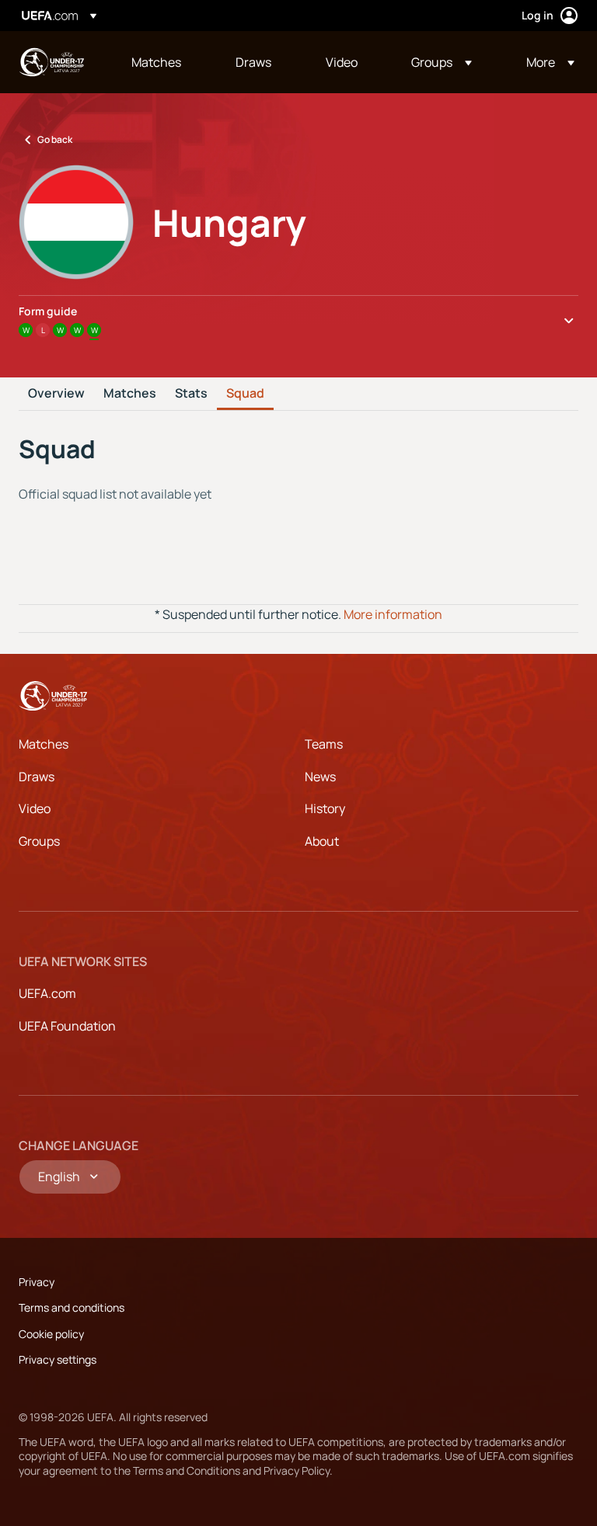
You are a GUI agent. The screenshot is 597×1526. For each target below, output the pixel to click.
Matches (129, 394)
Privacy (36, 1281)
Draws (36, 776)
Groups (39, 841)
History (325, 808)
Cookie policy (51, 1333)
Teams (324, 744)
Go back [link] (54, 139)
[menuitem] (164, 62)
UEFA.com (47, 993)
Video (35, 808)
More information (393, 614)
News (320, 776)
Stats (191, 394)
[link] (156, 62)
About (322, 841)
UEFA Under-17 (51, 62)
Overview (56, 394)
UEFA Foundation (67, 1025)
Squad (245, 394)
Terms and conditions (71, 1307)
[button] (441, 62)
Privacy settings (57, 1359)
